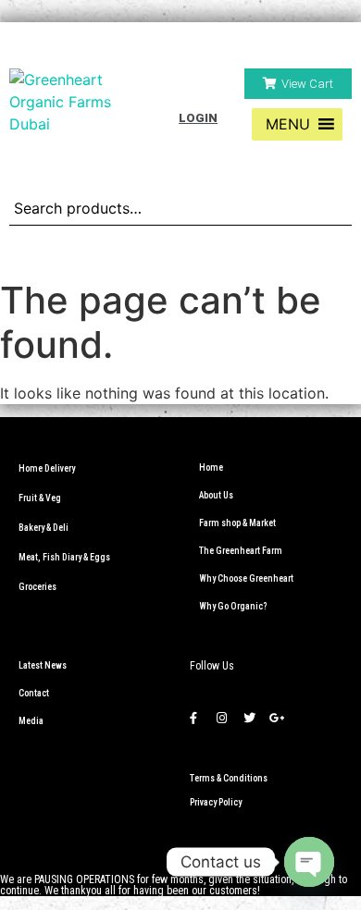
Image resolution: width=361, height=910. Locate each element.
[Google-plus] (277, 718)
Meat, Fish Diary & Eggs (64, 557)
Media (31, 721)
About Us (216, 495)
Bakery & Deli (43, 528)
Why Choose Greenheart (246, 578)
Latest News (43, 665)
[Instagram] (221, 718)
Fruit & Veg (40, 498)
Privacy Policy (216, 802)
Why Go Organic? (233, 606)
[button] (298, 83)
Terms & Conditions (229, 778)
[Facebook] (193, 718)
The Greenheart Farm (240, 551)
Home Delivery (47, 468)
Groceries (37, 587)
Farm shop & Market (237, 523)
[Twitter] (249, 718)
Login (198, 118)
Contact (34, 693)
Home (211, 467)
